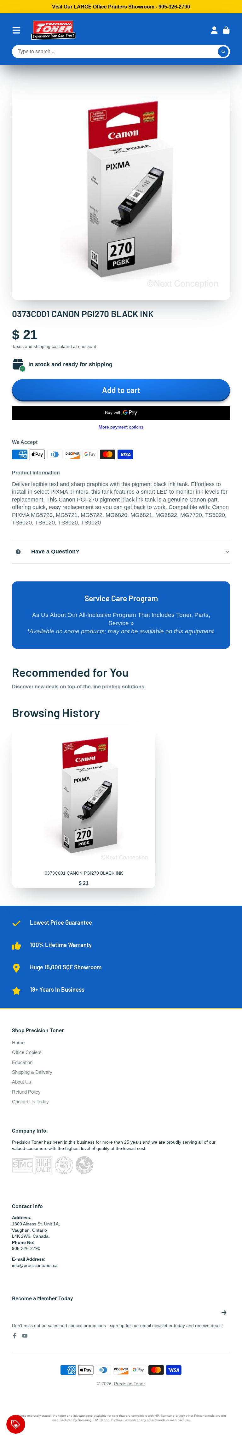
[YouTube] (25, 1336)
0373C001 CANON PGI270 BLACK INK (84, 806)
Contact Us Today (30, 1101)
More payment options (121, 426)
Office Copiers (27, 1052)
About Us (21, 1081)
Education (22, 1062)
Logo (53, 30)
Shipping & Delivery (32, 1072)
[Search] (223, 51)
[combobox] (121, 51)
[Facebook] (15, 1336)
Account (214, 30)
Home (18, 1042)
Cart (226, 30)
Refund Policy (26, 1092)
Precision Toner (129, 1383)
